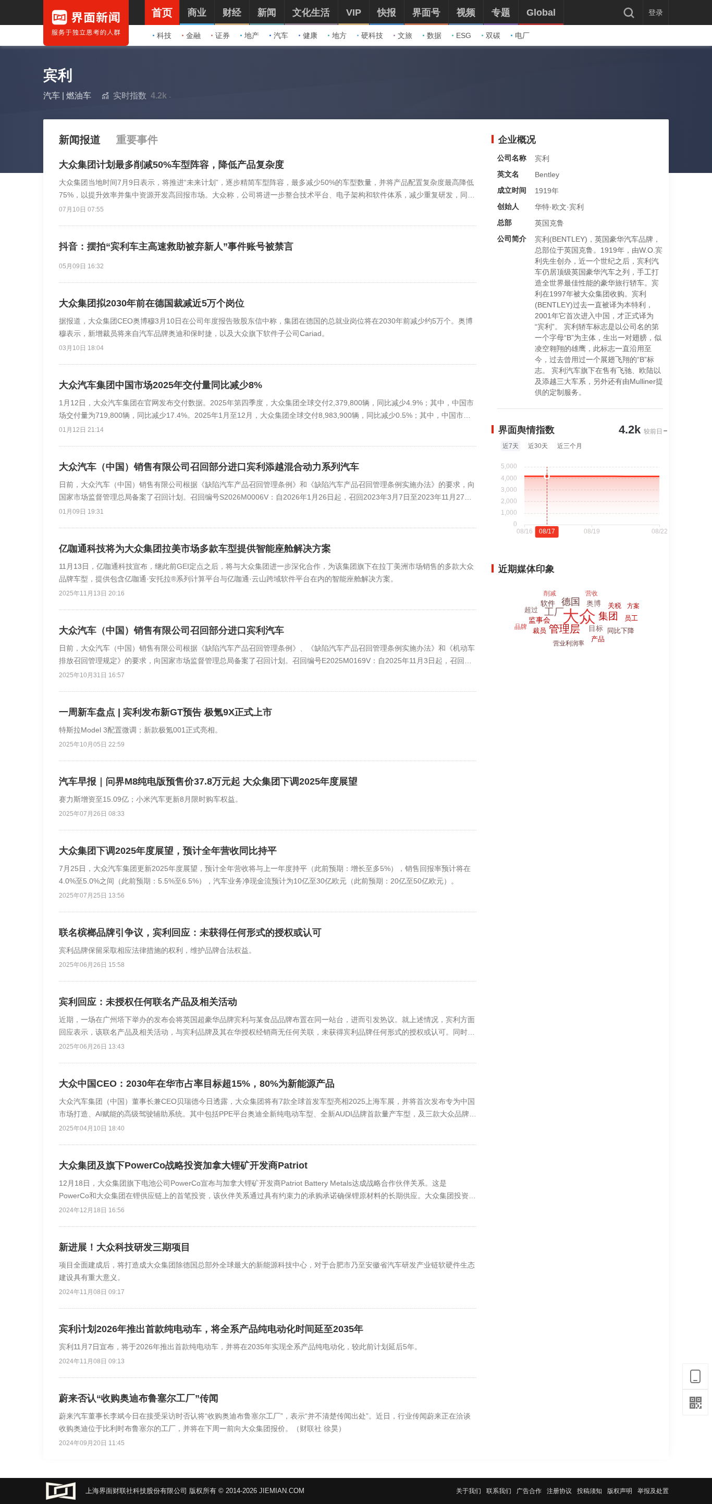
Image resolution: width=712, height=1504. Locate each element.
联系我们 (498, 1491)
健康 (310, 35)
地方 (339, 35)
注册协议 (559, 1491)
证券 (222, 35)
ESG (463, 35)
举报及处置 (653, 1491)
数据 (434, 35)
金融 (193, 35)
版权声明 (619, 1491)
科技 (164, 35)
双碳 (493, 35)
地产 (251, 35)
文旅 (405, 35)
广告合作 (529, 1491)
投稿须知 (589, 1491)
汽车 (281, 35)
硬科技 (372, 35)
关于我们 (468, 1491)
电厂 (522, 35)
